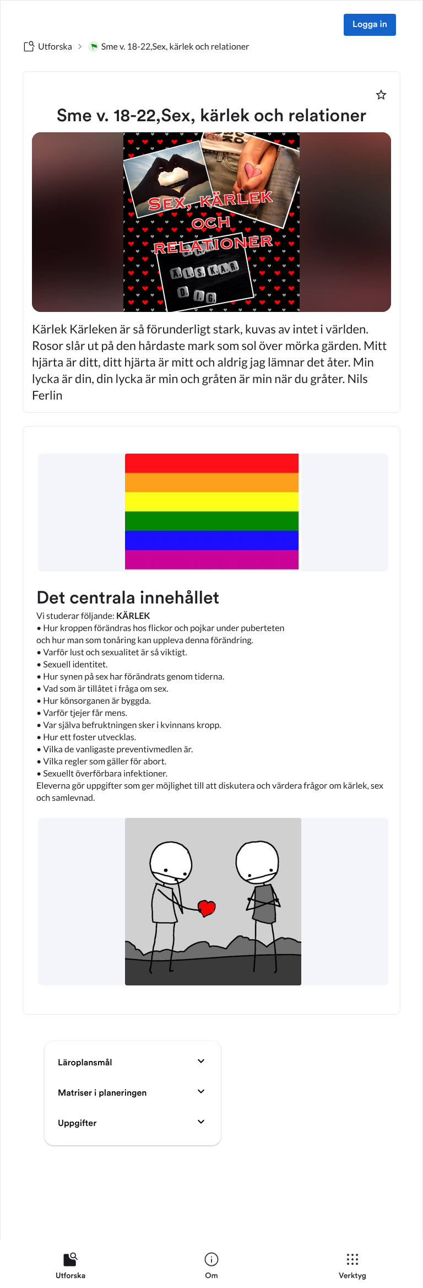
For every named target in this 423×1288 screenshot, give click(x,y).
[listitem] (70, 1268)
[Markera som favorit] (381, 95)
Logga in (369, 24)
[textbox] (211, 720)
